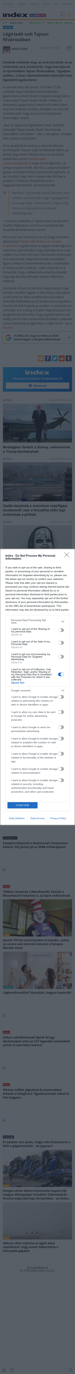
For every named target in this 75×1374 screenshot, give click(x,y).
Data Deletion (17, 818)
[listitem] (37, 621)
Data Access (37, 818)
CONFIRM (22, 805)
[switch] (61, 630)
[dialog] (37, 687)
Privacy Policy (58, 818)
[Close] (67, 555)
